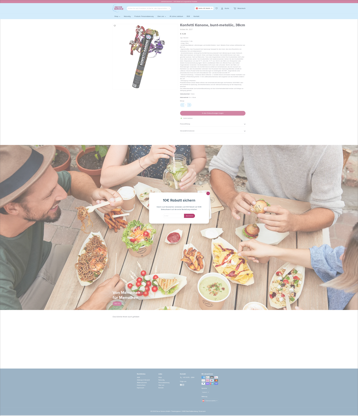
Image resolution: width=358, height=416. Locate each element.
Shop (116, 16)
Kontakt (196, 16)
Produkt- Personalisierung (143, 16)
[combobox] (149, 8)
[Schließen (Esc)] (208, 193)
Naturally (127, 16)
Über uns (160, 16)
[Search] (169, 8)
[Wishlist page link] (217, 8)
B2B (188, 16)
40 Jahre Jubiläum (176, 16)
